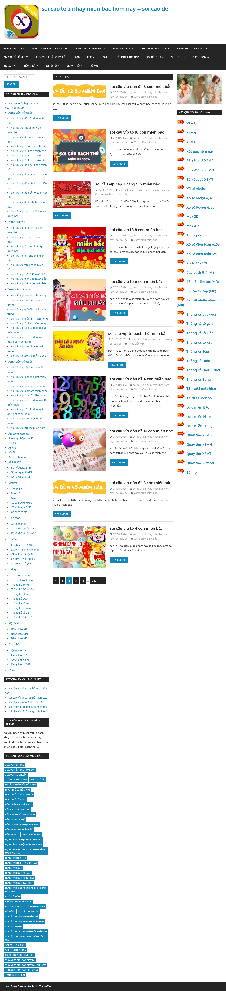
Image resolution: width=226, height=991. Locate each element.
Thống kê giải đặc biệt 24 (19, 960)
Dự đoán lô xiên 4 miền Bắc (21, 863)
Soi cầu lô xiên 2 (15, 945)
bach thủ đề (37, 779)
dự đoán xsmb (13, 868)
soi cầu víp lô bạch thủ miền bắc (137, 333)
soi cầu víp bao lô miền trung (28, 295)
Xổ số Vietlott (19, 512)
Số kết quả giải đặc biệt (19, 955)
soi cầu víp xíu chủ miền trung (28, 355)
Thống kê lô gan (20, 612)
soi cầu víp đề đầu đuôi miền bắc (27, 706)
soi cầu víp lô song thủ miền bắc (27, 697)
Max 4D (15, 493)
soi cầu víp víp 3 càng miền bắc (27, 711)
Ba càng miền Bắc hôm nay (20, 784)
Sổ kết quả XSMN (21, 472)
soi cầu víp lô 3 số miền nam (28, 395)
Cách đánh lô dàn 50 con (20, 814)
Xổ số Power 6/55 (21, 502)
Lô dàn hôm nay (14, 906)
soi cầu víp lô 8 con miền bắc (136, 229)
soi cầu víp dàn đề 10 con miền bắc (141, 430)
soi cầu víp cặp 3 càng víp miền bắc (127, 183)
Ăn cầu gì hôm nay (16, 56)
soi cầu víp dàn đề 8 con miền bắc (140, 482)
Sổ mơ (94, 65)
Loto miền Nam (198, 416)
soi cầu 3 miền (13, 926)
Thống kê (29, 65)
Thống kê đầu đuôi (22, 617)
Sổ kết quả (153, 56)
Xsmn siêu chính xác (190, 48)
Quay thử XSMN (20, 659)
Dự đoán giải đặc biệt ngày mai (23, 844)
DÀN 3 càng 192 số (15, 819)
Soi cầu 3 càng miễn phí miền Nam (24, 921)
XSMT (105, 56)
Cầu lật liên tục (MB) (23, 559)
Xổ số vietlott (197, 188)
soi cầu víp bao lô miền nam (28, 386)
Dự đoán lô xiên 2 (15, 858)
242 (94, 580)
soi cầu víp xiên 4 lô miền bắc (28, 283)
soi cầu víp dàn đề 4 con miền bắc (140, 378)
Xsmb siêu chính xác (89, 48)
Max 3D (15, 498)
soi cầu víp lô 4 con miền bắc (136, 528)
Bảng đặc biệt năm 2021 (18, 804)
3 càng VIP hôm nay (16, 779)
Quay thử (73, 65)
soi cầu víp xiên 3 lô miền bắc (28, 278)
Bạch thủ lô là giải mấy (19, 794)
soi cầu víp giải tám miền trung (29, 318)
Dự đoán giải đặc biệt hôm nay (23, 839)
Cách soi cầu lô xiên (17, 809)
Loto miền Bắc (197, 407)
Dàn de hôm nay (31, 834)
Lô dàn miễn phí (36, 906)
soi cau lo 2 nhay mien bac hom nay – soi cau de (105, 8)
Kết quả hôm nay (127, 56)
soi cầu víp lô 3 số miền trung (28, 323)
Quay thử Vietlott (21, 650)
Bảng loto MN (19, 633)
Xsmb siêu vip (121, 48)
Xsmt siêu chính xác (153, 48)
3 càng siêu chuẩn (15, 774)
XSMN (90, 56)
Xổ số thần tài (19, 523)
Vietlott (176, 56)
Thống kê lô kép (20, 603)
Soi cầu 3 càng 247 (28, 911)
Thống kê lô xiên (21, 608)
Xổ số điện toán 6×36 (23, 533)
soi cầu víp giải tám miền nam (29, 390)
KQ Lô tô (51, 65)
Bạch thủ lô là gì (15, 799)
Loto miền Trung (199, 426)
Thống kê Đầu (19, 598)
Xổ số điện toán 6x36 (203, 244)
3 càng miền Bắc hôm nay (19, 769)
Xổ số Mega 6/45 (21, 507)
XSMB (76, 56)
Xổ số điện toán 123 (22, 528)
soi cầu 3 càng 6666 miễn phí (21, 916)
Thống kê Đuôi (19, 594)
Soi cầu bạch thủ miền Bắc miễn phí (26, 931)
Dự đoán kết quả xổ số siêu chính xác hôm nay (25, 851)
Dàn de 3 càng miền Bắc (18, 829)
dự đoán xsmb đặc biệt (18, 883)
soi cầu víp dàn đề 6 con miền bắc (140, 86)
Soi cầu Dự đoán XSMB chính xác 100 (24, 938)
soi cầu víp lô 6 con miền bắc (136, 281)
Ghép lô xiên (12, 896)
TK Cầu (8, 65)
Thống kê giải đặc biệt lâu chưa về (25, 965)
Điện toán (199, 56)
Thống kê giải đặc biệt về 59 (21, 970)
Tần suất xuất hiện (22, 580)
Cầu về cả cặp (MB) (22, 554)
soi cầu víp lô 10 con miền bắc (137, 131)
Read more (61, 118)
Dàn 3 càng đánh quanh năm (22, 824)
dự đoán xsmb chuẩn (17, 873)
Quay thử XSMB (20, 664)
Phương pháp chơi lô (50, 56)
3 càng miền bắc (14, 765)
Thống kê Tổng (20, 584)
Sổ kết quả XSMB (21, 476)
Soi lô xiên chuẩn (15, 950)
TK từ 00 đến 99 (21, 575)
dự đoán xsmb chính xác (19, 878)
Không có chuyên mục (18, 901)
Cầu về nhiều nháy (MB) (25, 549)
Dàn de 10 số (12, 834)
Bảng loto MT (19, 629)
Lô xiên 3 (10, 911)
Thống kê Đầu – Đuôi (23, 589)
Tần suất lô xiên (15, 975)
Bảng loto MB (19, 638)
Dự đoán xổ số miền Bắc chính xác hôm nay (25, 890)
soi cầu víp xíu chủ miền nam (28, 428)
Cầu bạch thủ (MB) (21, 545)
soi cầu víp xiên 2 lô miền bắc (28, 274)
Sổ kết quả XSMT (21, 467)
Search (11, 84)
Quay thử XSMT (20, 655)
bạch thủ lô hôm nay (17, 789)
